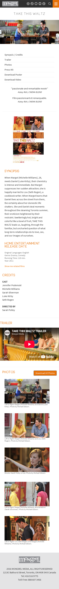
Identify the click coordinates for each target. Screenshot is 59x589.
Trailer (8, 59)
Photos (8, 64)
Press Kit (9, 69)
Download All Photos (45, 373)
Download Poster (13, 74)
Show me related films (15, 266)
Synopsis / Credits (14, 54)
